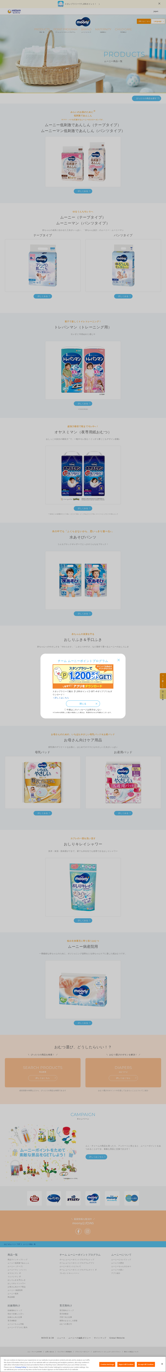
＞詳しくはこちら (61, 697)
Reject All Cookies (126, 1364)
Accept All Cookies (145, 1364)
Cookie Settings (107, 1364)
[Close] (162, 1364)
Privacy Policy (20, 1367)
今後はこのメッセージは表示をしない (84, 709)
